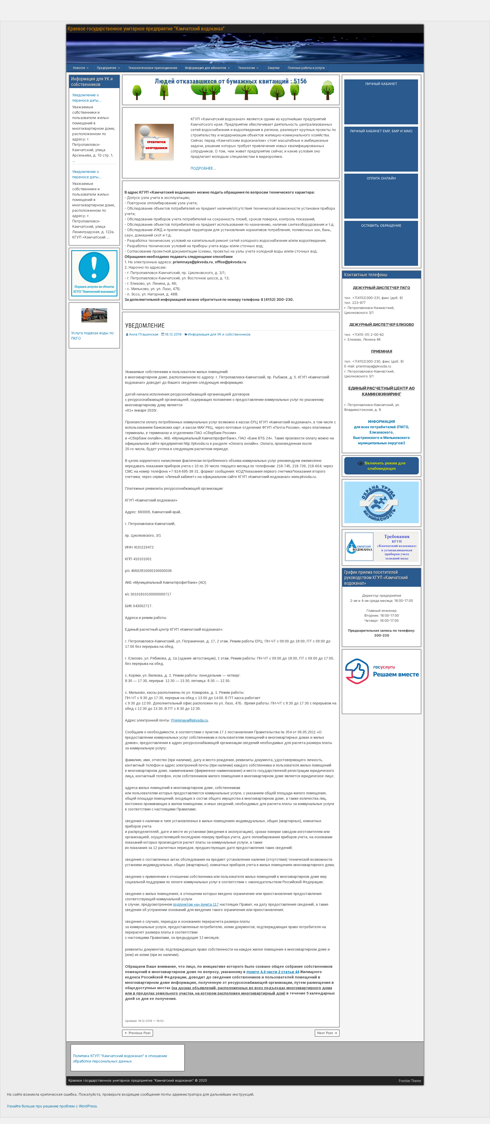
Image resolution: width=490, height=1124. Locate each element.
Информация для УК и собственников (219, 334)
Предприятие (106, 68)
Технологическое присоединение (152, 68)
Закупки (273, 68)
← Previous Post (138, 1033)
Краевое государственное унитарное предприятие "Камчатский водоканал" (146, 29)
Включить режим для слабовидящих (385, 466)
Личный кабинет (381, 84)
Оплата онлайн (381, 178)
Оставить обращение (381, 225)
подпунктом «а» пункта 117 (196, 904)
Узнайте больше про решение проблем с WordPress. (52, 1106)
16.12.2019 (173, 334)
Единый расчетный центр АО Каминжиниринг (381, 391)
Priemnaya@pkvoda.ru (189, 720)
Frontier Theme (410, 1081)
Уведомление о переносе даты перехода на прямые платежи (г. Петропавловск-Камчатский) (90, 98)
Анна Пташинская (143, 334)
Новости (79, 68)
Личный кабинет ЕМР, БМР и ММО (381, 131)
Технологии (246, 68)
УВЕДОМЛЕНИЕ (145, 325)
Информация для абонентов (205, 68)
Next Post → (327, 1033)
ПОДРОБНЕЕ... (203, 168)
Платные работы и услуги (306, 68)
